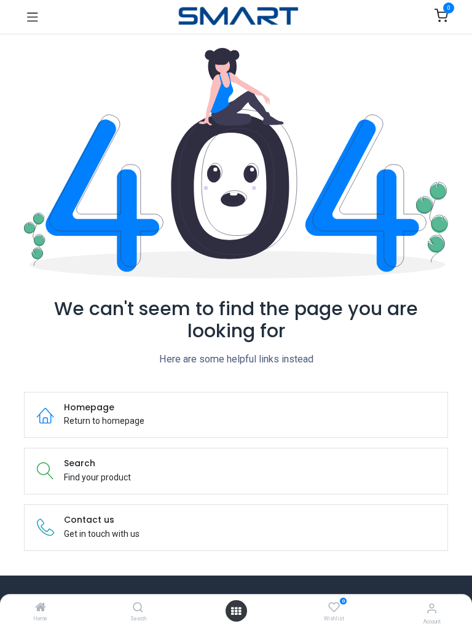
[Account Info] (432, 608)
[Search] (138, 608)
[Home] (40, 608)
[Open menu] (236, 611)
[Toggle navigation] (32, 16)
